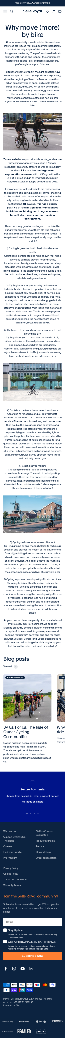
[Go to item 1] (27, 813)
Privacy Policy (10, 868)
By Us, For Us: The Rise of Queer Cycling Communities (25, 732)
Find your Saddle (12, 852)
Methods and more (32, 802)
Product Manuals (45, 841)
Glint (18, 1005)
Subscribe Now (32, 955)
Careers (7, 846)
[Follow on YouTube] (22, 968)
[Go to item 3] (34, 813)
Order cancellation (46, 858)
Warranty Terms (12, 885)
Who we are (9, 831)
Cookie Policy (10, 874)
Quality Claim (43, 852)
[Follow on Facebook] (5, 968)
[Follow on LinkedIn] (31, 968)
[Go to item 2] (30, 813)
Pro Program (10, 858)
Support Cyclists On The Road (14, 839)
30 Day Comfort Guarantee (45, 833)
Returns (40, 846)
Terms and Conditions (15, 880)
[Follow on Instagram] (14, 968)
